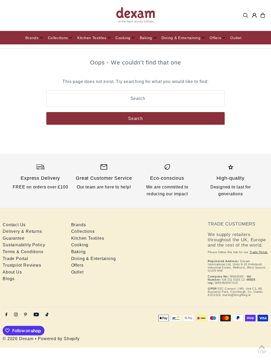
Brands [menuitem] (31, 38)
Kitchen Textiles (87, 238)
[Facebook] (6, 315)
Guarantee (13, 238)
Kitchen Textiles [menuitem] (91, 38)
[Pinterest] (25, 315)
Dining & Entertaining (93, 258)
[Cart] (263, 15)
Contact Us (14, 225)
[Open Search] (245, 15)
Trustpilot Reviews (22, 265)
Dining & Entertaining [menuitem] (181, 38)
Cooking (80, 245)
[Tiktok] (47, 315)
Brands (78, 225)
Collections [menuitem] (58, 38)
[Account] (254, 15)
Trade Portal (15, 258)
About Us (12, 272)
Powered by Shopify (58, 338)
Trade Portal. (259, 252)
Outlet (77, 272)
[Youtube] (36, 315)
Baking (78, 251)
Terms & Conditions (23, 251)
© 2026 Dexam (18, 338)
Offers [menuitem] (215, 38)
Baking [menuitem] (146, 38)
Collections (83, 231)
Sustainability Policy (24, 245)
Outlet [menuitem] (235, 38)
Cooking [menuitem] (122, 38)
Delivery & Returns (22, 231)
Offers (77, 265)
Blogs (9, 278)
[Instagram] (16, 315)
